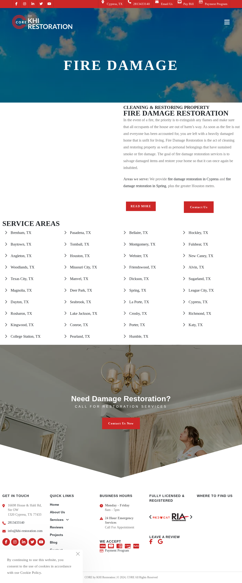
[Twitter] (32, 542)
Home (54, 504)
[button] (199, 207)
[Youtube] (41, 542)
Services (57, 520)
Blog (53, 542)
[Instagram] (15, 542)
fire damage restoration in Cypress (193, 179)
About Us (57, 512)
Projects (56, 535)
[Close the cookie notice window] (77, 554)
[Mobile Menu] (227, 22)
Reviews (56, 527)
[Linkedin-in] (23, 542)
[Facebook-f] (6, 542)
